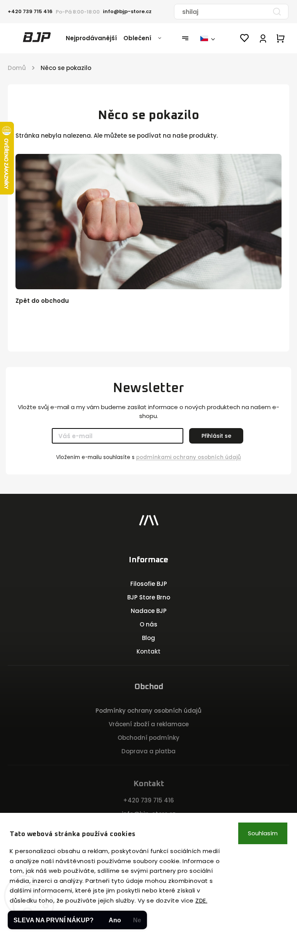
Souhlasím (263, 833)
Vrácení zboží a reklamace (149, 724)
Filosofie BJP (148, 584)
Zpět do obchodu (42, 300)
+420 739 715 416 (148, 800)
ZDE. (201, 900)
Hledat (277, 11)
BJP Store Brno (148, 597)
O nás (148, 624)
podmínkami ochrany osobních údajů (188, 457)
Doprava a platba (148, 751)
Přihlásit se (216, 436)
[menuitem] (94, 38)
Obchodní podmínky (148, 738)
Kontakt (148, 651)
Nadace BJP (149, 611)
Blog (148, 638)
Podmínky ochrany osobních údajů (148, 711)
